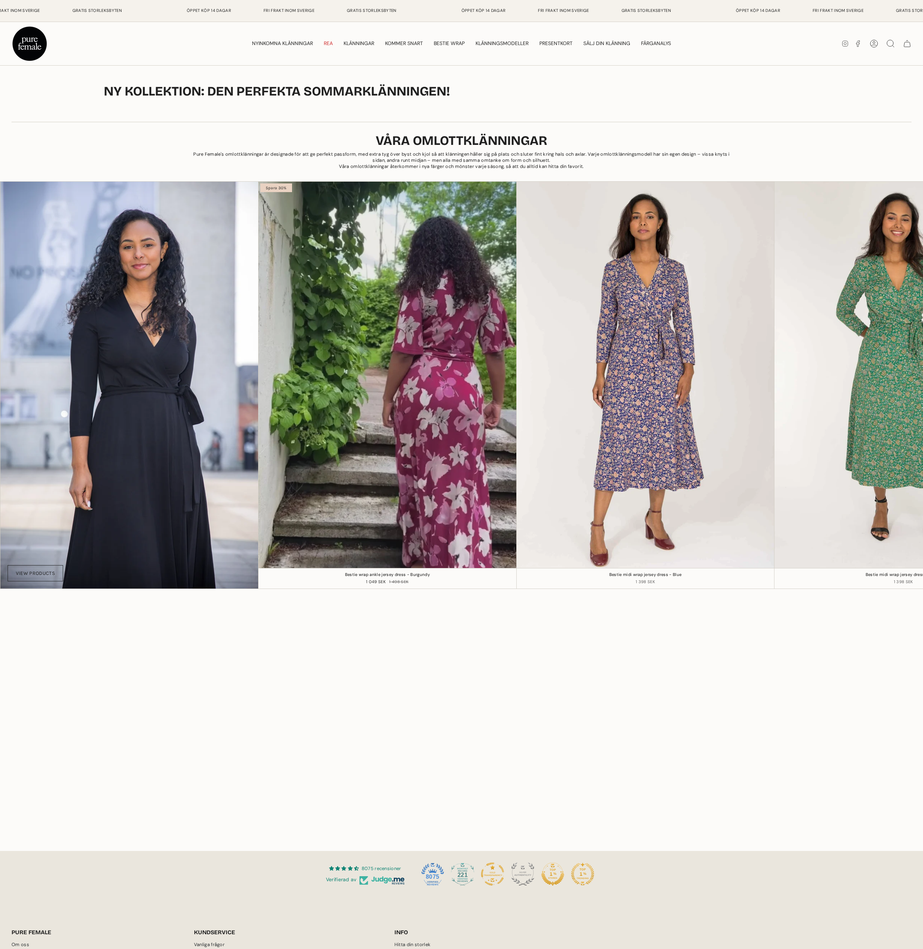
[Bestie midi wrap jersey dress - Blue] (645, 375)
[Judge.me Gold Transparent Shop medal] (492, 874)
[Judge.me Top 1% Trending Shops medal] (582, 874)
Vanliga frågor (209, 944)
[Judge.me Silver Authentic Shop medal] (522, 874)
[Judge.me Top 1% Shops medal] (552, 874)
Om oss (20, 944)
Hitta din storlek (412, 944)
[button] (359, 44)
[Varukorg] (907, 43)
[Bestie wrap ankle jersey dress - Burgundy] (387, 375)
